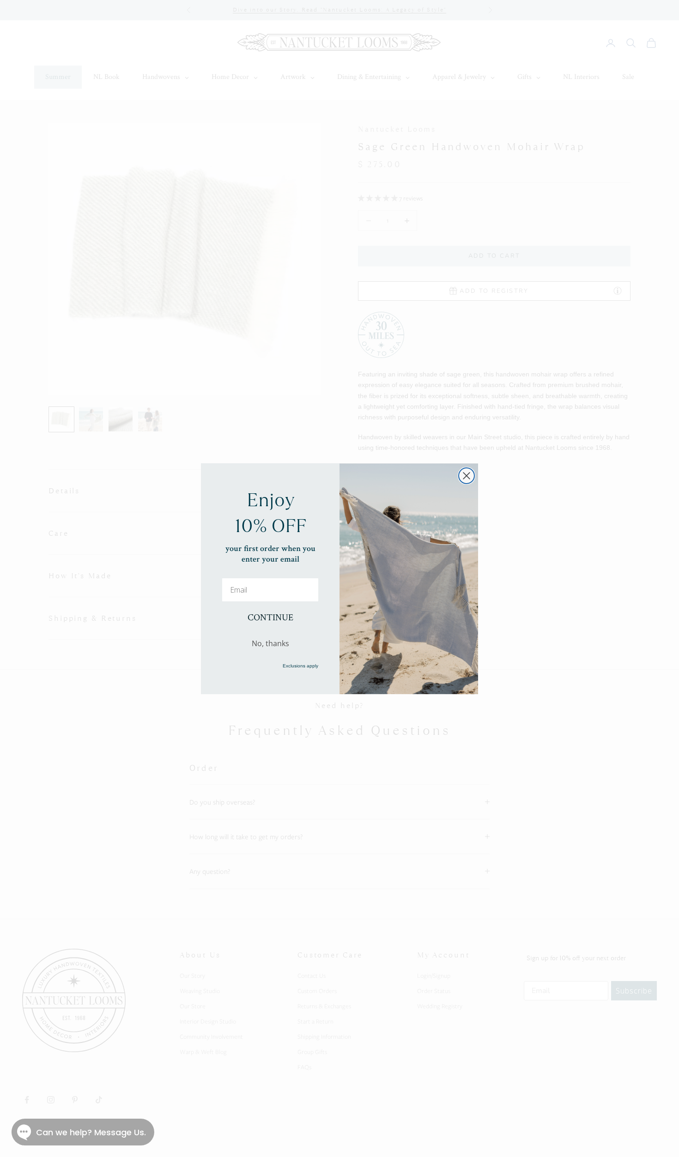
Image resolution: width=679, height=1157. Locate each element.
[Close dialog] (466, 476)
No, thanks (270, 643)
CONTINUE (270, 618)
